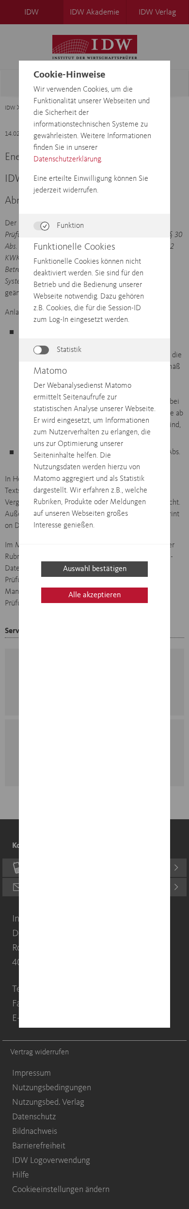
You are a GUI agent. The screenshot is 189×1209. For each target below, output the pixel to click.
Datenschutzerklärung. (67, 159)
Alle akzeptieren (94, 595)
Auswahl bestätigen (94, 569)
